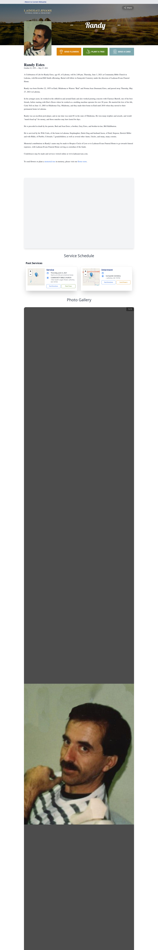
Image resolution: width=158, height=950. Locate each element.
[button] (36, 275)
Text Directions (53, 286)
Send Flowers (123, 282)
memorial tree (49, 161)
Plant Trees (68, 286)
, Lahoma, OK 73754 (113, 278)
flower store (82, 161)
